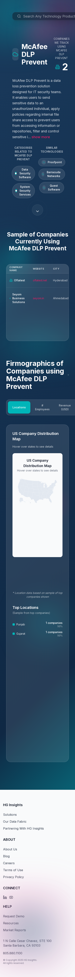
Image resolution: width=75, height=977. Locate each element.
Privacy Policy (13, 877)
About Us (10, 849)
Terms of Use (13, 870)
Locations (19, 407)
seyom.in (38, 298)
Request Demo (13, 916)
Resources (11, 923)
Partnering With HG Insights (23, 828)
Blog (6, 856)
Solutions (10, 815)
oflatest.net (40, 280)
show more (41, 137)
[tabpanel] (37, 593)
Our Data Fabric (15, 821)
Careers (9, 863)
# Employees (42, 407)
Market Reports (14, 930)
